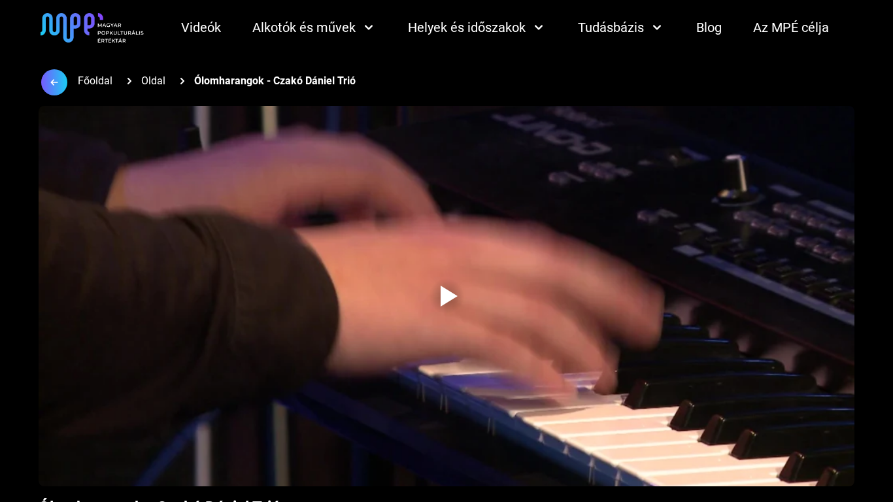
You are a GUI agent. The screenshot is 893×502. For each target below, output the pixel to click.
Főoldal (95, 81)
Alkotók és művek (304, 27)
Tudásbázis (611, 27)
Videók (201, 27)
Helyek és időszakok (467, 27)
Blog (709, 27)
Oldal (153, 81)
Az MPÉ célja (791, 27)
